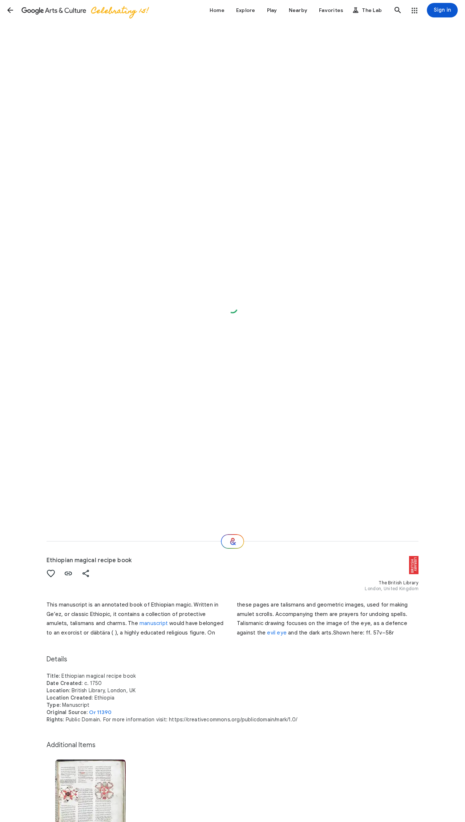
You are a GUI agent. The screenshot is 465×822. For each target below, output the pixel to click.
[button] (10, 10)
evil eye (277, 632)
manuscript (154, 623)
